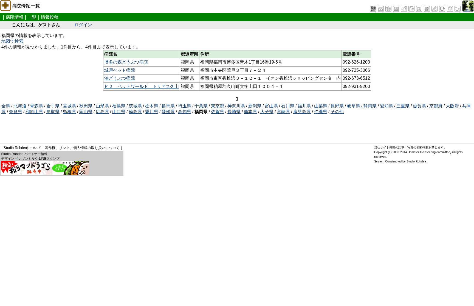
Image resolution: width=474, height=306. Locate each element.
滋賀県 (419, 106)
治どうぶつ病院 (119, 78)
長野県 (337, 106)
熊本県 (250, 111)
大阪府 (452, 106)
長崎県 (234, 111)
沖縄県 (320, 111)
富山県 (271, 106)
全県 (5, 106)
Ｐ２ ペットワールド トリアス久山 (141, 86)
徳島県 (135, 111)
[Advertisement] (101, 127)
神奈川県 (236, 106)
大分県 (266, 111)
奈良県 (15, 111)
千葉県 (201, 106)
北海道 (20, 106)
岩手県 (53, 106)
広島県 (102, 111)
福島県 (118, 106)
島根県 (69, 111)
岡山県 (85, 111)
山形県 (102, 106)
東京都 (217, 106)
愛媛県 (168, 111)
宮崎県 (283, 111)
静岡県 (370, 106)
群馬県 (168, 106)
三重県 (403, 106)
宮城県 (69, 106)
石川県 (287, 106)
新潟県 (254, 106)
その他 (337, 111)
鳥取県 (53, 111)
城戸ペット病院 (119, 70)
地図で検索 (12, 41)
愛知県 (386, 106)
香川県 (151, 111)
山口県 (118, 111)
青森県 (36, 106)
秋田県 (85, 106)
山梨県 (320, 106)
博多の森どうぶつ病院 (126, 62)
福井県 (304, 106)
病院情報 (14, 17)
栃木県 (151, 106)
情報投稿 (49, 17)
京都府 (435, 106)
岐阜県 (353, 106)
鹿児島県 (302, 111)
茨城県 (135, 106)
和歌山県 (34, 111)
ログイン (83, 24)
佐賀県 (217, 111)
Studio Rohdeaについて (22, 148)
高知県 (184, 111)
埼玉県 (184, 106)
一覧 (32, 17)
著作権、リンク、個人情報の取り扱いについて (82, 148)
